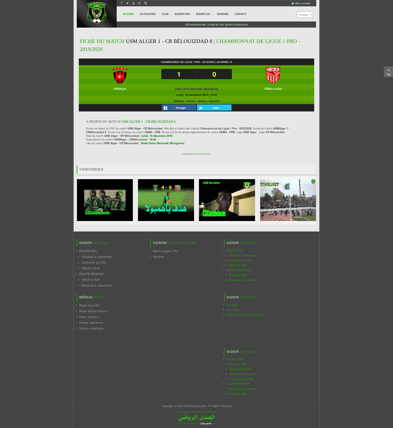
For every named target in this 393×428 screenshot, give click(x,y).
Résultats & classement (97, 257)
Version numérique (91, 328)
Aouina (190, 101)
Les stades (233, 310)
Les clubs (232, 305)
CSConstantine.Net (202, 154)
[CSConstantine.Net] (97, 12)
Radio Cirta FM (89, 305)
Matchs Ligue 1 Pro (165, 251)
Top (388, 74)
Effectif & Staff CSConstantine (245, 315)
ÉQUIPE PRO (88, 251)
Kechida (214, 101)
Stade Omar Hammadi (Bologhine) (196, 89)
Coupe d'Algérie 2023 (241, 379)
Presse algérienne (91, 322)
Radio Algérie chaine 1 (93, 311)
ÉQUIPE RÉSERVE (91, 274)
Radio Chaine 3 (89, 317)
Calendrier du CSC (94, 262)
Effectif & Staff (90, 268)
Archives (158, 257)
